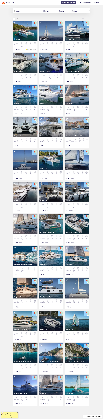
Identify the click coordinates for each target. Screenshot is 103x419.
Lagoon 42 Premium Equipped (75, 361)
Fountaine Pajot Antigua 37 (74, 71)
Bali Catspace (18, 71)
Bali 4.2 (16, 200)
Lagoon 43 (69, 329)
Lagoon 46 (17, 136)
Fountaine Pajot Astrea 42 (48, 232)
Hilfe (80, 3)
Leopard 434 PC (45, 71)
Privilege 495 (70, 39)
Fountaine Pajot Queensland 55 (23, 264)
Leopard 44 (17, 103)
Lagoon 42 (19, 39)
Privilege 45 (43, 39)
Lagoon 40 (69, 103)
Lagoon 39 (43, 200)
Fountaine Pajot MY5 (20, 329)
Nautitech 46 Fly (45, 297)
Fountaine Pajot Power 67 (74, 136)
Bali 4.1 (68, 168)
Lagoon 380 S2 (18, 168)
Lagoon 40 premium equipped (23, 361)
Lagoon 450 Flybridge (21, 393)
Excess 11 (43, 103)
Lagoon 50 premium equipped (49, 361)
